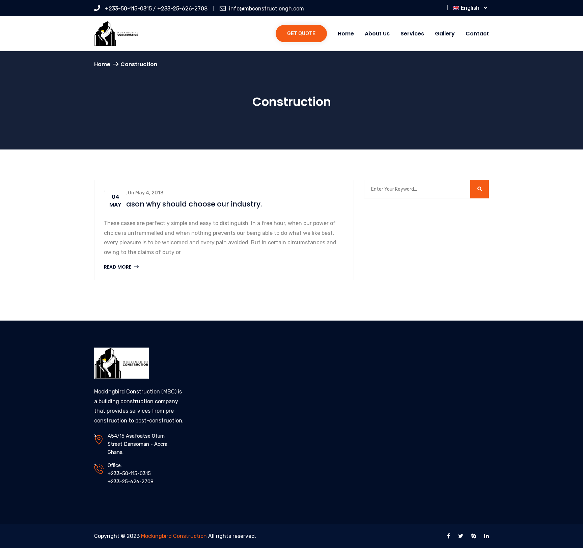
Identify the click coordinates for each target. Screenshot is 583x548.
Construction (138, 64)
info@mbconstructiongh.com (266, 8)
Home (346, 33)
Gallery (445, 33)
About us (377, 33)
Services (412, 33)
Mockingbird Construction (174, 536)
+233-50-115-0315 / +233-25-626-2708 (155, 8)
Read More (118, 267)
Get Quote (301, 33)
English (471, 8)
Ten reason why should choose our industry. (183, 204)
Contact (477, 33)
